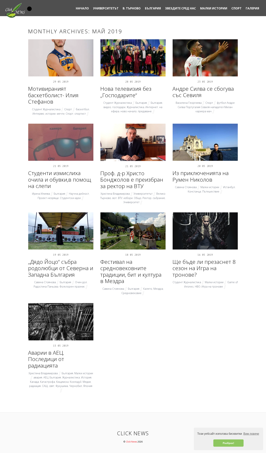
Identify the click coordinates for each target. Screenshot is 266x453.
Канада (34, 381)
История (86, 377)
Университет (131, 202)
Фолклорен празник (72, 286)
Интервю (38, 113)
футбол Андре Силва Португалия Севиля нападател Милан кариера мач (206, 107)
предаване (145, 111)
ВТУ (120, 198)
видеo (107, 107)
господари (118, 107)
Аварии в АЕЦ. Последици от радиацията (46, 359)
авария (37, 377)
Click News (131, 441)
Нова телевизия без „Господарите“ (125, 92)
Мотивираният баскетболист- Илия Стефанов (53, 95)
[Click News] (15, 16)
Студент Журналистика (46, 109)
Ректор (147, 198)
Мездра (158, 288)
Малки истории (213, 8)
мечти (60, 113)
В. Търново (132, 8)
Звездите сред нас (180, 8)
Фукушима (62, 386)
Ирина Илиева (41, 193)
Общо (137, 198)
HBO (197, 286)
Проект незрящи (48, 198)
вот (114, 198)
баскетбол (82, 109)
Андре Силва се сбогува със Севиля (203, 92)
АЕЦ (45, 377)
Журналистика (135, 107)
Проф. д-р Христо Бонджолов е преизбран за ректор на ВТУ (131, 179)
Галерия (252, 8)
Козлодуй (75, 381)
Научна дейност (79, 193)
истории (50, 113)
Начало (82, 8)
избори (128, 198)
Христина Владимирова (115, 193)
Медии (87, 381)
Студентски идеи (70, 198)
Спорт (236, 8)
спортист (80, 113)
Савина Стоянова (186, 187)
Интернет (151, 107)
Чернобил (75, 386)
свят (51, 386)
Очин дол (81, 282)
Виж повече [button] (251, 433)
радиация (35, 386)
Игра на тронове (212, 286)
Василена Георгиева (189, 102)
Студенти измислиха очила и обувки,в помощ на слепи (59, 179)
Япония (87, 386)
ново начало (129, 111)
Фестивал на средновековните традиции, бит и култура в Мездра (130, 271)
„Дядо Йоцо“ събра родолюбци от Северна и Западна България (60, 268)
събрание (159, 198)
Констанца (194, 191)
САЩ (45, 386)
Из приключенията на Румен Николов (200, 176)
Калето (147, 288)
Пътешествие (210, 191)
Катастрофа (47, 381)
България (153, 8)
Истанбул (229, 187)
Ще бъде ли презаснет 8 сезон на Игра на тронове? (204, 268)
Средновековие (131, 293)
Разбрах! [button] (228, 443)
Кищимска (62, 381)
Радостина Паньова (46, 286)
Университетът (106, 8)
